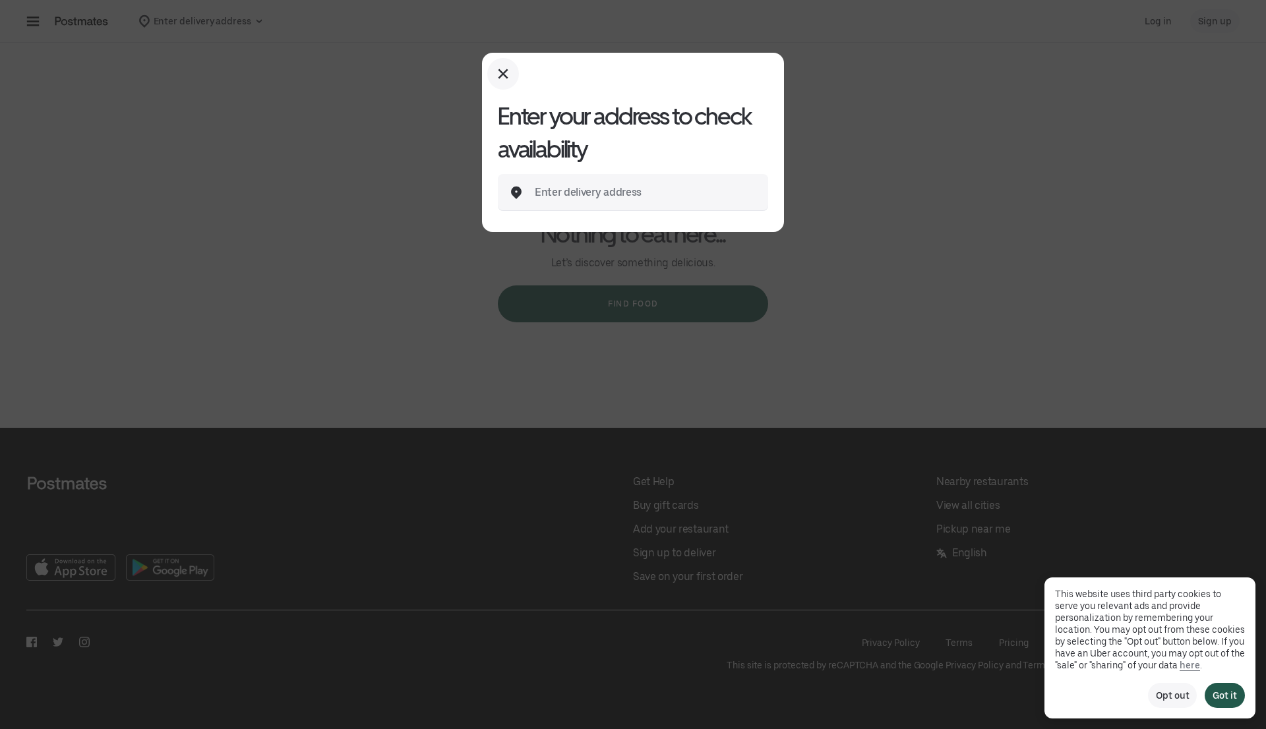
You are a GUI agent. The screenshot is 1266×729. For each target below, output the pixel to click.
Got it (1225, 695)
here (1190, 665)
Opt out (1172, 695)
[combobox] (643, 192)
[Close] (503, 74)
